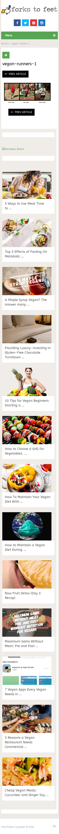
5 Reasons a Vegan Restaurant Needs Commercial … (19, 742)
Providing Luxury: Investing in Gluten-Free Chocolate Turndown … (27, 352)
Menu (8, 35)
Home (4, 43)
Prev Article (17, 74)
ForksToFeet (7, 827)
